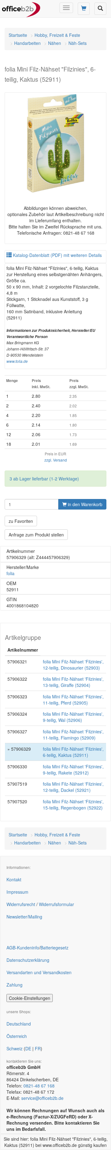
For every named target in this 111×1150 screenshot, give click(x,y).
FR (38, 1048)
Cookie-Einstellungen (29, 998)
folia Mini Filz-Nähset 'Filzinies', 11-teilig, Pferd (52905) (73, 699)
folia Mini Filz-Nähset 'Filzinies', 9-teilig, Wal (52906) (73, 717)
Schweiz (14, 1048)
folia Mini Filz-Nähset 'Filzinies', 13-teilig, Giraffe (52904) (73, 682)
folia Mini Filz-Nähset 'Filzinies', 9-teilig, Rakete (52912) (73, 769)
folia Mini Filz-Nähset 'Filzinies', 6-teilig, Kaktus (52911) (73, 752)
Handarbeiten (27, 43)
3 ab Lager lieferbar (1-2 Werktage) (44, 478)
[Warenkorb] (84, 8)
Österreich (16, 1036)
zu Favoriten (21, 521)
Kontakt (13, 879)
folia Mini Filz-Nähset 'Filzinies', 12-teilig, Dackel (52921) (73, 787)
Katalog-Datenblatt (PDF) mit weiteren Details (57, 255)
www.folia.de (17, 361)
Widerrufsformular (56, 904)
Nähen (54, 43)
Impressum (17, 892)
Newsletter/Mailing (24, 916)
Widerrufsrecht (20, 904)
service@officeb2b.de (42, 1098)
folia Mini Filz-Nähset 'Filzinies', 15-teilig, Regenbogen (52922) (73, 804)
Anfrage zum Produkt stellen (36, 535)
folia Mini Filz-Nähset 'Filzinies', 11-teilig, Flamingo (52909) (73, 734)
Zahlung (14, 985)
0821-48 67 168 (39, 1086)
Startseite (18, 35)
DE (28, 1048)
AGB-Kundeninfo (22, 947)
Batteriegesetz (54, 947)
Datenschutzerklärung (27, 960)
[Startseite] (21, 7)
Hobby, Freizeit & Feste (57, 35)
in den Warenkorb (84, 504)
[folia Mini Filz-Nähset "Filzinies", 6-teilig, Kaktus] (55, 143)
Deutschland (18, 1024)
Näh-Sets (77, 43)
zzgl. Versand (55, 459)
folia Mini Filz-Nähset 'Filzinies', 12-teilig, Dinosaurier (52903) (73, 664)
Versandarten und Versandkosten (39, 972)
